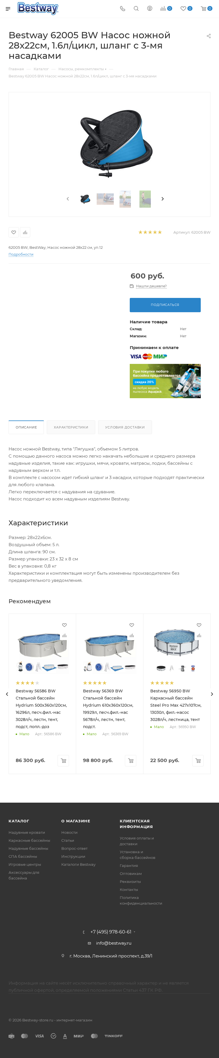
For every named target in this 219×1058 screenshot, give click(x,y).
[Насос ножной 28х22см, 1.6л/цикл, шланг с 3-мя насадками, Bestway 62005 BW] (115, 143)
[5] (159, 232)
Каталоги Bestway (78, 864)
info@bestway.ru (113, 943)
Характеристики (71, 427)
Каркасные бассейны (29, 840)
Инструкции (73, 856)
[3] (149, 232)
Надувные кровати (27, 832)
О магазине (75, 821)
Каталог (19, 821)
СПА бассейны (23, 856)
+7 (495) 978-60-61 (110, 932)
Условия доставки (125, 427)
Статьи (67, 840)
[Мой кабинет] (149, 9)
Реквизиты (130, 881)
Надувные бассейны (28, 848)
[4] (154, 232)
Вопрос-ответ (74, 848)
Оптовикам (131, 873)
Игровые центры (25, 864)
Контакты (129, 889)
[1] (140, 232)
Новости (69, 832)
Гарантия (129, 865)
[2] (145, 232)
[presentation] (67, 199)
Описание (26, 427)
